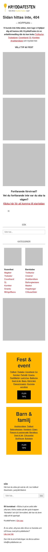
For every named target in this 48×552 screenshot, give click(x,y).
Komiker (35, 37)
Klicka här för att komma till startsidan (24, 203)
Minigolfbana (10, 292)
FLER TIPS (24, 395)
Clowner (29, 275)
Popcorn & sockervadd (19, 432)
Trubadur (8, 275)
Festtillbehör (15, 378)
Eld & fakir (31, 381)
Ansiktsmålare (17, 40)
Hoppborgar (30, 288)
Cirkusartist (28, 435)
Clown (34, 429)
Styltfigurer (19, 438)
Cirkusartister (31, 292)
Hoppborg (27, 429)
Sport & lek (16, 381)
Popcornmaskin (19, 384)
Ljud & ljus (25, 378)
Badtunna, (34, 378)
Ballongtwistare (32, 282)
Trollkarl (13, 371)
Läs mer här (9, 534)
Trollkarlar (39, 34)
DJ (36, 371)
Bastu (24, 381)
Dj (30, 37)
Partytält (24, 375)
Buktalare (29, 438)
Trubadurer (13, 37)
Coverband (23, 37)
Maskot (28, 285)
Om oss (20, 520)
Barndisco (33, 432)
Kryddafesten (19, 8)
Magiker (7, 272)
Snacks (7, 288)
